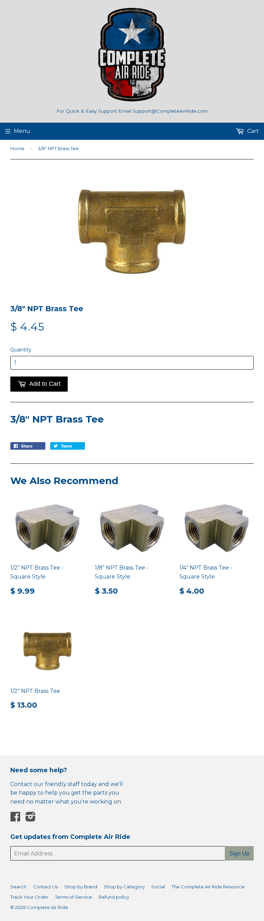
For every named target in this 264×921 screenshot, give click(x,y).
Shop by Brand (80, 886)
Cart (252, 131)
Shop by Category (124, 886)
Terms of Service (73, 897)
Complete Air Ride (47, 907)
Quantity (20, 350)
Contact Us (45, 886)
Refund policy (114, 897)
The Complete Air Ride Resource (208, 886)
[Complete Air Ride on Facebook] (15, 819)
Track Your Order (29, 897)
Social (158, 886)
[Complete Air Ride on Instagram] (30, 819)
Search (18, 886)
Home (17, 148)
